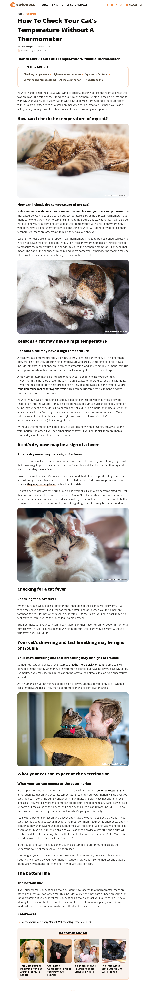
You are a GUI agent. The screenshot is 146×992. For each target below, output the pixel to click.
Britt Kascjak (27, 46)
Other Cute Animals (74, 4)
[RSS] (121, 5)
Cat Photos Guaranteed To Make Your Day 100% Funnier (59, 970)
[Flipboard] (116, 5)
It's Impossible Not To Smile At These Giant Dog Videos (85, 968)
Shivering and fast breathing (40, 79)
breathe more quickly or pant (86, 664)
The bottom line (94, 79)
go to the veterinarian (109, 790)
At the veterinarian (70, 79)
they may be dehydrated (41, 484)
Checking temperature (36, 74)
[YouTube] (112, 5)
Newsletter (135, 4)
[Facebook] (107, 5)
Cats (55, 4)
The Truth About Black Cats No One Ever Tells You (112, 968)
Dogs (44, 4)
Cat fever (103, 74)
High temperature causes (66, 74)
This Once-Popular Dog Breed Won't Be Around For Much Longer (31, 970)
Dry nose (89, 74)
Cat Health (30, 14)
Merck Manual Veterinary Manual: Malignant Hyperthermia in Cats (56, 922)
